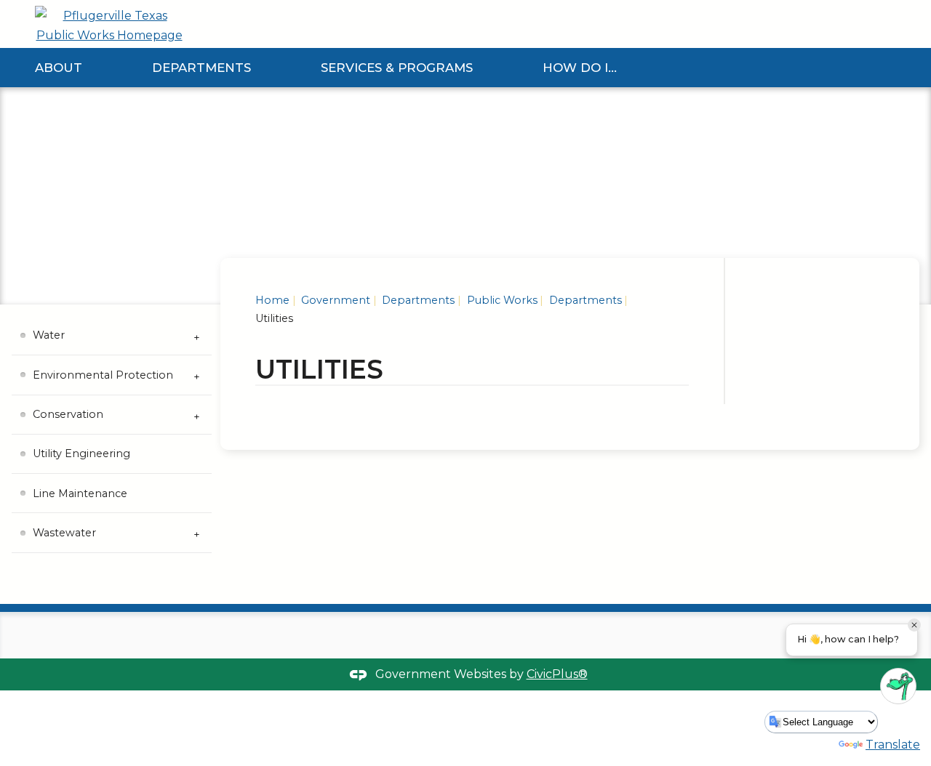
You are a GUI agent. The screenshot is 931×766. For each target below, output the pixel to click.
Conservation (68, 414)
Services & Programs (397, 67)
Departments (201, 67)
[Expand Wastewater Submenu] (197, 532)
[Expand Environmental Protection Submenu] (197, 375)
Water (49, 335)
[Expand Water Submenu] (197, 335)
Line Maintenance (80, 493)
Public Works (501, 300)
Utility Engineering (81, 453)
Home (272, 300)
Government (334, 300)
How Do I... (580, 67)
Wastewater (64, 532)
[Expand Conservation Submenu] (197, 415)
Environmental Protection (103, 375)
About (58, 67)
